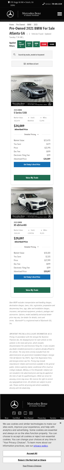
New (6, 418)
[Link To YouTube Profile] (25, 412)
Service (53, 418)
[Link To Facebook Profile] (14, 412)
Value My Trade (32, 177)
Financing (42, 418)
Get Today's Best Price (32, 164)
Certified (16, 418)
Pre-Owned (28, 418)
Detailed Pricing (30, 134)
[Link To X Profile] (20, 412)
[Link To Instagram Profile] (30, 412)
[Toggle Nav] (59, 14)
